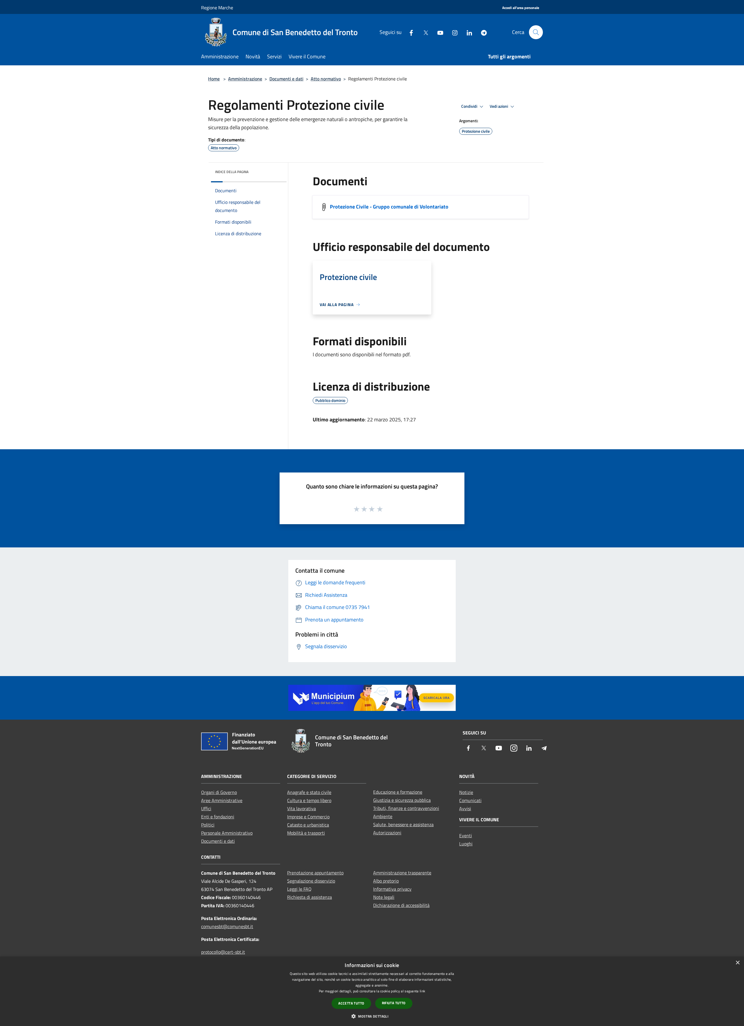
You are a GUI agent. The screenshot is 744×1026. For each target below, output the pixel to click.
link (422, 991)
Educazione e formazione (397, 791)
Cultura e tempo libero (309, 800)
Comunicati (470, 800)
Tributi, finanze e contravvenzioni (406, 808)
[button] (372, 1016)
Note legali (383, 897)
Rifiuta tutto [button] (394, 1003)
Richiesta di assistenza (309, 897)
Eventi (465, 835)
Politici (207, 824)
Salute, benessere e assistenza (403, 824)
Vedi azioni (499, 106)
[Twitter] (423, 32)
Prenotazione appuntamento (315, 872)
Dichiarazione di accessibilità (401, 905)
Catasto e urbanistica (308, 824)
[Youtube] (438, 32)
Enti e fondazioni (217, 816)
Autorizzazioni (387, 832)
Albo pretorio (386, 880)
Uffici (206, 808)
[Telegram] (481, 32)
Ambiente (382, 816)
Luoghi (466, 843)
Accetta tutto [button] (351, 1003)
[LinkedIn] (467, 32)
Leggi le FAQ (299, 888)
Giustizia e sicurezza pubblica (402, 800)
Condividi (469, 106)
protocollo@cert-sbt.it (223, 951)
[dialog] (372, 991)
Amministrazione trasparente (402, 872)
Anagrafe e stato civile (309, 792)
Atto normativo (326, 78)
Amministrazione (245, 78)
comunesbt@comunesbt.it (227, 926)
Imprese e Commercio (308, 816)
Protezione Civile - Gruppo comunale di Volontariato (389, 207)
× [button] (737, 963)
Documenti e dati (286, 78)
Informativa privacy (392, 888)
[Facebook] (409, 32)
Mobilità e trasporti (306, 832)
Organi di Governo (219, 792)
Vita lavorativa (301, 808)
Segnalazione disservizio (311, 880)
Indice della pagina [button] (231, 172)
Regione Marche (217, 7)
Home (214, 78)
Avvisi (465, 808)
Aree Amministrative (221, 800)
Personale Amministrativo (227, 832)
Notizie (466, 792)
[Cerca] (536, 32)
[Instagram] (452, 32)
